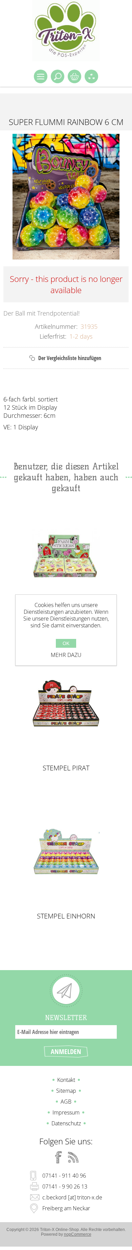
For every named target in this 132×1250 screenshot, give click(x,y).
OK (66, 643)
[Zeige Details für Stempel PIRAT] (66, 703)
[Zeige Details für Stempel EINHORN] (66, 851)
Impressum (66, 1112)
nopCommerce (77, 1234)
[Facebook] (58, 1157)
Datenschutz (66, 1123)
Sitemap (66, 1090)
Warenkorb (74, 76)
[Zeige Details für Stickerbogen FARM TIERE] (66, 555)
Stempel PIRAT (66, 768)
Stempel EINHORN (66, 916)
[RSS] (73, 1157)
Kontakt (66, 1080)
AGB (66, 1101)
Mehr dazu (66, 655)
